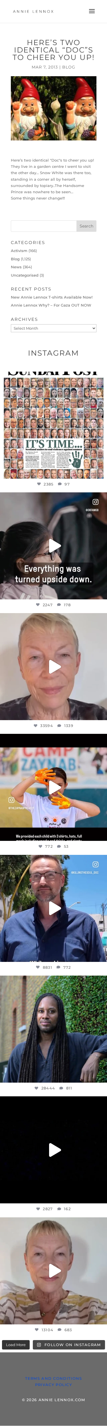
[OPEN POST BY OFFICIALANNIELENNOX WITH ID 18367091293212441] (53, 1270)
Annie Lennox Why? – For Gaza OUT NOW (51, 305)
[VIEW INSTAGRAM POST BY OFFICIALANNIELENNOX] (101, 472)
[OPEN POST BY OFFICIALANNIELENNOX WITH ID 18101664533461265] (53, 1029)
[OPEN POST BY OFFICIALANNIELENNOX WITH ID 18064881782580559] (53, 1149)
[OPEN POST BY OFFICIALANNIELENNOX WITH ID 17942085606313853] (53, 425)
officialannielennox (52, 377)
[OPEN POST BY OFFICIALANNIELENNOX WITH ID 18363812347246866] (53, 908)
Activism (19, 250)
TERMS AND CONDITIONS (53, 1378)
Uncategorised (25, 275)
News (16, 267)
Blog (68, 67)
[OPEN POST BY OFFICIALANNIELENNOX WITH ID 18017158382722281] (53, 545)
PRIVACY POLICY (53, 1384)
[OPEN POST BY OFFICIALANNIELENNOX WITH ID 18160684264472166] (53, 787)
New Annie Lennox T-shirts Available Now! (51, 297)
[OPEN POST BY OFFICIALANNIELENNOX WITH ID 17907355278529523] (53, 666)
